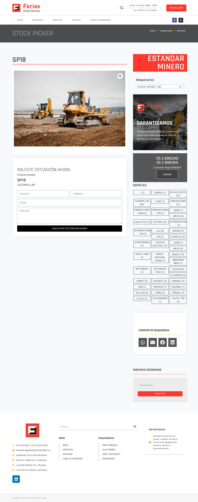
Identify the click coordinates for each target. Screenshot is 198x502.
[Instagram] (181, 20)
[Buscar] (135, 426)
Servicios (57, 20)
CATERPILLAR (26, 184)
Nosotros (38, 20)
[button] (176, 7)
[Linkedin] (16, 479)
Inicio (20, 20)
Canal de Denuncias (100, 20)
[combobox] (160, 86)
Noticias (76, 20)
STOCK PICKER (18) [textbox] (159, 86)
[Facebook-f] (174, 20)
